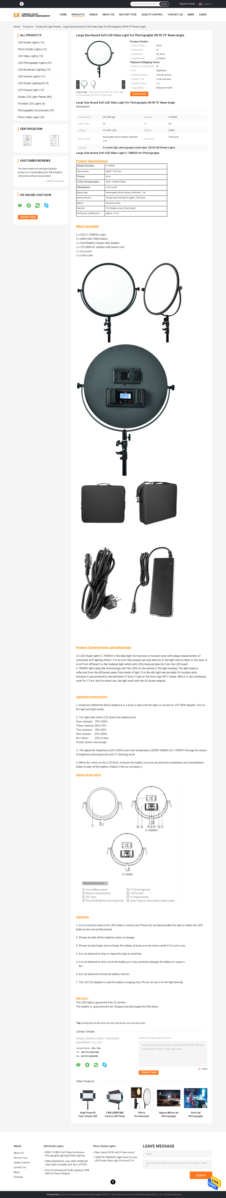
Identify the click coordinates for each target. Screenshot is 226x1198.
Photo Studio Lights (29, 49)
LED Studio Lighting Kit (31, 83)
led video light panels (116, 1023)
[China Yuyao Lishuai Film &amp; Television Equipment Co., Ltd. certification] (27, 141)
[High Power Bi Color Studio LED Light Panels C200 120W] (87, 1098)
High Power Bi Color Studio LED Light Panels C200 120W (88, 1114)
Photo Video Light (28, 117)
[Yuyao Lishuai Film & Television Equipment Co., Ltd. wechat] (39, 205)
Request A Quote (187, 4)
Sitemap (18, 1177)
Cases (202, 14)
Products (78, 14)
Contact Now (139, 94)
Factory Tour (127, 14)
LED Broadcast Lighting (31, 69)
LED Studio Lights (28, 42)
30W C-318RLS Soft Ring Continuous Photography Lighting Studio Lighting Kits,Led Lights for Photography (65, 1154)
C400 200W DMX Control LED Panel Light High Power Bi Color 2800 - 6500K (115, 1114)
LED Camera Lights (29, 76)
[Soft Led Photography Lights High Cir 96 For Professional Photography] (195, 1098)
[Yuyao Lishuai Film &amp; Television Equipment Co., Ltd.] (32, 15)
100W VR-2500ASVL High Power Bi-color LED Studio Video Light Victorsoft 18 (116, 1159)
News (191, 14)
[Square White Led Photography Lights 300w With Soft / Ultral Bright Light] (168, 1098)
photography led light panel (94, 1023)
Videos (93, 14)
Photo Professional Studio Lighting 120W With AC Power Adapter (141, 1114)
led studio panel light (136, 1023)
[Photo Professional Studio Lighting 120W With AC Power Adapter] (141, 1098)
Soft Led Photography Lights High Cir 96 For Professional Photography (195, 1114)
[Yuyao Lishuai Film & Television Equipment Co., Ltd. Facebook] (22, 4)
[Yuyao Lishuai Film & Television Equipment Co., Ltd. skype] (48, 205)
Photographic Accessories (33, 110)
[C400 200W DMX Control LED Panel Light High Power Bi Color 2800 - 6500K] (114, 1098)
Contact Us (175, 14)
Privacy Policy (53, 1194)
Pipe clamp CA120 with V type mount (115, 1152)
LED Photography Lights (32, 62)
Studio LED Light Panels (48, 26)
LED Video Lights (28, 56)
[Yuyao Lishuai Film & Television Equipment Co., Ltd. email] (22, 205)
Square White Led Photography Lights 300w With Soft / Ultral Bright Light (168, 1114)
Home (63, 14)
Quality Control (152, 14)
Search (164, 4)
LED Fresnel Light (28, 90)
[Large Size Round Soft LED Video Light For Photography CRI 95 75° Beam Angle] (99, 60)
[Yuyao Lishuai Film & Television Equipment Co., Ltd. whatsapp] (31, 205)
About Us (108, 14)
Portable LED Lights (30, 103)
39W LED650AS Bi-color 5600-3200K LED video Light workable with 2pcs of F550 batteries (66, 1163)
